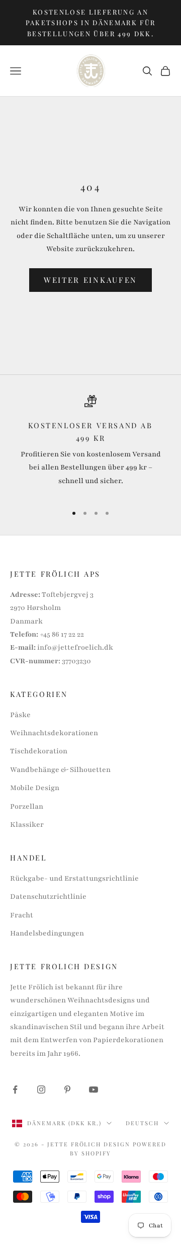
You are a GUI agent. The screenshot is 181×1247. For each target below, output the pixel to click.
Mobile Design (34, 788)
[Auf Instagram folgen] (41, 1089)
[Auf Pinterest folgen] (67, 1089)
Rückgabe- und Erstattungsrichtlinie (74, 878)
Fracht (21, 915)
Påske (20, 715)
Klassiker (27, 824)
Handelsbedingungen (47, 933)
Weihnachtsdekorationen (54, 733)
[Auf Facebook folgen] (15, 1089)
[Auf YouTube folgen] (93, 1089)
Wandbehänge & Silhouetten (60, 769)
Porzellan (26, 806)
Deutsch (142, 1123)
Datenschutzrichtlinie (48, 896)
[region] (90, 445)
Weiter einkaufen (90, 280)
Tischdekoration (38, 751)
